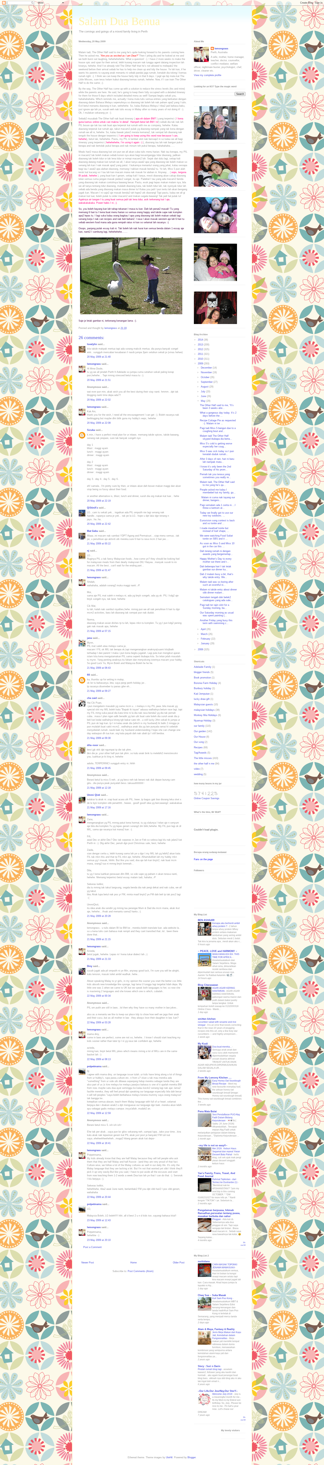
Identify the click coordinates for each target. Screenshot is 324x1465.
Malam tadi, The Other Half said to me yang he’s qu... (217, 483)
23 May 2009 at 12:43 (99, 1220)
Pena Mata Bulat (207, 1111)
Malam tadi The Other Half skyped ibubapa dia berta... (216, 437)
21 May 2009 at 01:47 (99, 570)
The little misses (203, 758)
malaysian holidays (204, 709)
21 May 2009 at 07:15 (99, 631)
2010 (201, 358)
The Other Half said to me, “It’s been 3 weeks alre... (217, 407)
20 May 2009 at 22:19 (99, 500)
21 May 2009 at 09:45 (99, 768)
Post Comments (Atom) (140, 1271)
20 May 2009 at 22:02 (99, 399)
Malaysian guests (203, 704)
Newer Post (87, 1262)
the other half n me (204, 763)
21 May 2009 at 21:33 (99, 959)
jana (89, 638)
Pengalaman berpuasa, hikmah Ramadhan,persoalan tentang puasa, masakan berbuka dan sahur (219, 1213)
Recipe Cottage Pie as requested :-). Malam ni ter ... (218, 422)
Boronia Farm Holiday (205, 683)
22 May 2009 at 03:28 (99, 1022)
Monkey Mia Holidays (205, 715)
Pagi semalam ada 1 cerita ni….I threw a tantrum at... (218, 506)
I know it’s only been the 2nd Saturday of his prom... (215, 468)
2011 (201, 354)
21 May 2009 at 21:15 (99, 939)
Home (133, 1262)
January (205, 643)
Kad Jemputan (202, 693)
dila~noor (92, 745)
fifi (88, 674)
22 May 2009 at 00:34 (99, 995)
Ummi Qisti (93, 795)
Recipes (198, 747)
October (205, 377)
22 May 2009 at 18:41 (99, 1143)
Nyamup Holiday (203, 720)
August (205, 386)
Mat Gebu (92, 531)
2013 (201, 344)
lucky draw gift (202, 699)
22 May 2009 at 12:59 (99, 1113)
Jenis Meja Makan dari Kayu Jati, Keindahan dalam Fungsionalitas (226, 1335)
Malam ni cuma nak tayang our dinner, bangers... (217, 499)
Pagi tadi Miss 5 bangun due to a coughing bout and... (218, 430)
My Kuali (203, 1043)
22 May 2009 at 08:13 (99, 1059)
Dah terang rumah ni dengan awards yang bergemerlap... (216, 552)
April (203, 629)
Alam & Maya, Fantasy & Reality (216, 1329)
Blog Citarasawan (208, 984)
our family (199, 725)
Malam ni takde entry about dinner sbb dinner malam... (218, 591)
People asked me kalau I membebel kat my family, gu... (218, 491)
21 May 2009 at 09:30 (99, 738)
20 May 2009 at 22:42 (99, 523)
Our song (199, 742)
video (197, 768)
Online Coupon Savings (206, 798)
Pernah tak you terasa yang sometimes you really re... (215, 476)
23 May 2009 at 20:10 (99, 1240)
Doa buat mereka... (222, 1046)
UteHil (169, 1457)
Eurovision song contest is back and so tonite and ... (217, 522)
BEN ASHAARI (206, 920)
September (207, 382)
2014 (201, 339)
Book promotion (202, 677)
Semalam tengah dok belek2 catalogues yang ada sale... (216, 599)
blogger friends (202, 672)
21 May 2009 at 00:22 (99, 543)
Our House (200, 736)
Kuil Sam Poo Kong (222, 1298)
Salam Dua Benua (119, 21)
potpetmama (94, 1066)
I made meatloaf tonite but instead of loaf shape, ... (214, 530)
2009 (201, 363)
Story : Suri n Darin (209, 1366)
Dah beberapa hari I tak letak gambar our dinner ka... (215, 568)
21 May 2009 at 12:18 (99, 787)
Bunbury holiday (202, 688)
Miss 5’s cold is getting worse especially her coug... (216, 445)
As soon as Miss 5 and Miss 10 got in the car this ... (217, 545)
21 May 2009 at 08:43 (99, 667)
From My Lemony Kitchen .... (215, 1077)
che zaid (92, 698)
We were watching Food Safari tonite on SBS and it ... (216, 537)
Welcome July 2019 (222, 1394)
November (207, 372)
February (206, 638)
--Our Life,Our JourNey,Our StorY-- (218, 1391)
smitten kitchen (207, 1018)
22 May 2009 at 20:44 (99, 1197)
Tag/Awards (200, 752)
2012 (201, 349)
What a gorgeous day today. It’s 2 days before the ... (218, 414)
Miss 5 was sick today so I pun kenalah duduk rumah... (217, 453)
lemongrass (94, 363)
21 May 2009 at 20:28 (99, 916)
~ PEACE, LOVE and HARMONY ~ (217, 951)
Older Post (178, 1262)
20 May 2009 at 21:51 (99, 380)
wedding (198, 774)
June (204, 396)
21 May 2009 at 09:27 (99, 691)
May (203, 400)
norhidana (204, 1261)
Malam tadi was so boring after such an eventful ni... (216, 583)
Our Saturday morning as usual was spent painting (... (217, 614)
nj (88, 550)
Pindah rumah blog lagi (210, 1369)
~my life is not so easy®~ (212, 1145)
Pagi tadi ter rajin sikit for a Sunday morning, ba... (214, 606)
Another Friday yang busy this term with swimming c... (216, 622)
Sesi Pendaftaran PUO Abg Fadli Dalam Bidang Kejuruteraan (226, 1117)
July (203, 391)
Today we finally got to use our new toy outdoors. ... (216, 514)
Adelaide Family (202, 666)
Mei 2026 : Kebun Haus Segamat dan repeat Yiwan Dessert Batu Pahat (226, 1151)
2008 (201, 649)
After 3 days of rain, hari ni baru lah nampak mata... (217, 460)
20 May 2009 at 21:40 (99, 356)
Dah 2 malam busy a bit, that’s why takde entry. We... (216, 576)
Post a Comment (92, 1247)
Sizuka (91, 430)
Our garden (200, 731)
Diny (89, 966)
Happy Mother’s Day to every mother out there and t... (216, 560)
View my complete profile (207, 75)
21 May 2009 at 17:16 (99, 807)
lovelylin (92, 344)
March (204, 634)
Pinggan (216, 1219)
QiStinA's (92, 507)
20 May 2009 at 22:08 (99, 422)
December (207, 367)
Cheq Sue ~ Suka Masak (212, 1295)
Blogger (192, 1457)
